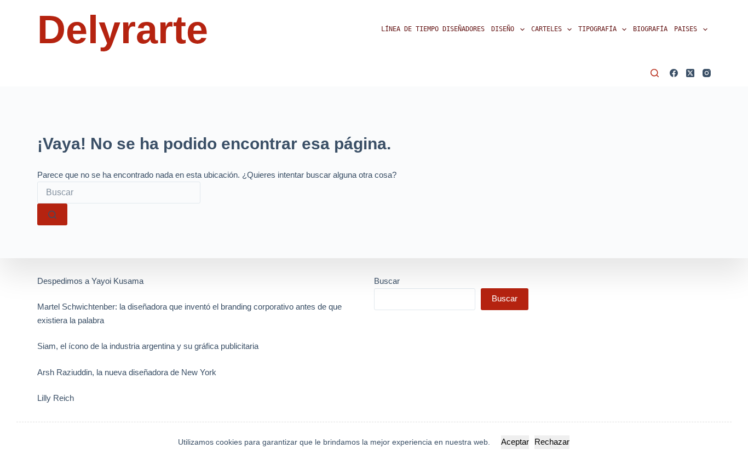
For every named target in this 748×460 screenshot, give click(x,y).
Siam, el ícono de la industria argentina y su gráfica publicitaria (147, 346)
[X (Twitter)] (690, 73)
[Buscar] (655, 73)
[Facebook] (674, 73)
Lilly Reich (55, 398)
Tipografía (597, 29)
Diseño (502, 29)
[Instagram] (707, 73)
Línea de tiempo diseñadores (433, 29)
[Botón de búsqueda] (52, 214)
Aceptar (515, 441)
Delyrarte (122, 29)
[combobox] (118, 192)
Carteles (546, 29)
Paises (685, 29)
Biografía (650, 29)
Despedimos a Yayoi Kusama (90, 281)
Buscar (387, 281)
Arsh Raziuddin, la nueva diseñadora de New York (126, 372)
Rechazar (551, 441)
